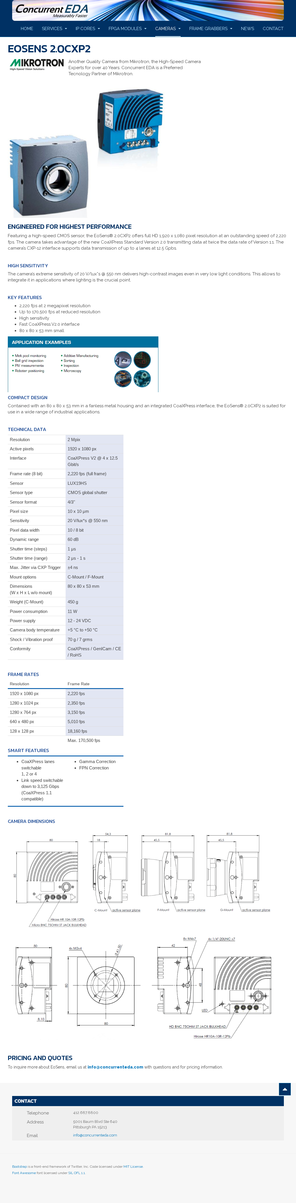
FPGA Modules (126, 28)
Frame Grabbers (209, 28)
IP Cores (86, 28)
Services (52, 28)
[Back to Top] (285, 1089)
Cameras (166, 28)
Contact (273, 28)
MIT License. (133, 1167)
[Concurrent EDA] (148, 10)
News (247, 28)
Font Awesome (24, 1173)
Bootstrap (19, 1167)
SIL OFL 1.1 (76, 1173)
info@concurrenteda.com (115, 1067)
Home (27, 28)
